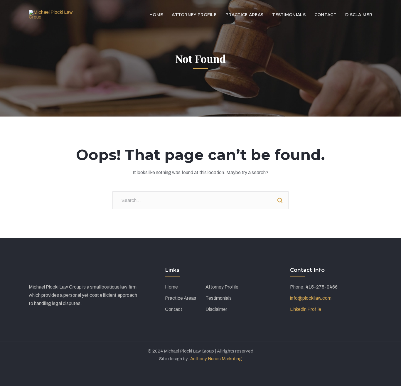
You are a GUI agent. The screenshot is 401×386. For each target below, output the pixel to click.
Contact (173, 309)
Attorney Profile (221, 286)
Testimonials (218, 298)
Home (171, 286)
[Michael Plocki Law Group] (53, 14)
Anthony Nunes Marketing (216, 358)
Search (280, 200)
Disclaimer (216, 309)
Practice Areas (180, 298)
